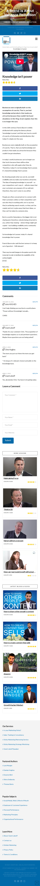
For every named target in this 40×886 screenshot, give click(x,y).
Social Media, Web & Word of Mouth (16, 801)
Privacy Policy (8, 850)
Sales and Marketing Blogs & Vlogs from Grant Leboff (22, 47)
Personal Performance (11, 810)
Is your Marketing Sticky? (12, 730)
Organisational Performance (13, 819)
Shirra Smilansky (9, 779)
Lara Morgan (8, 765)
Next (35, 12)
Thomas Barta (8, 784)
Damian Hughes (9, 770)
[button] (36, 39)
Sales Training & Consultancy (14, 735)
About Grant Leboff (10, 836)
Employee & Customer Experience (15, 805)
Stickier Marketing (10, 845)
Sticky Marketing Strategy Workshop (16, 744)
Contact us (7, 840)
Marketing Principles (11, 814)
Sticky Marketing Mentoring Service (16, 740)
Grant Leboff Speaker (11, 749)
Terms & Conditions (11, 854)
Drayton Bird (8, 775)
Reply (35, 302)
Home (4, 47)
